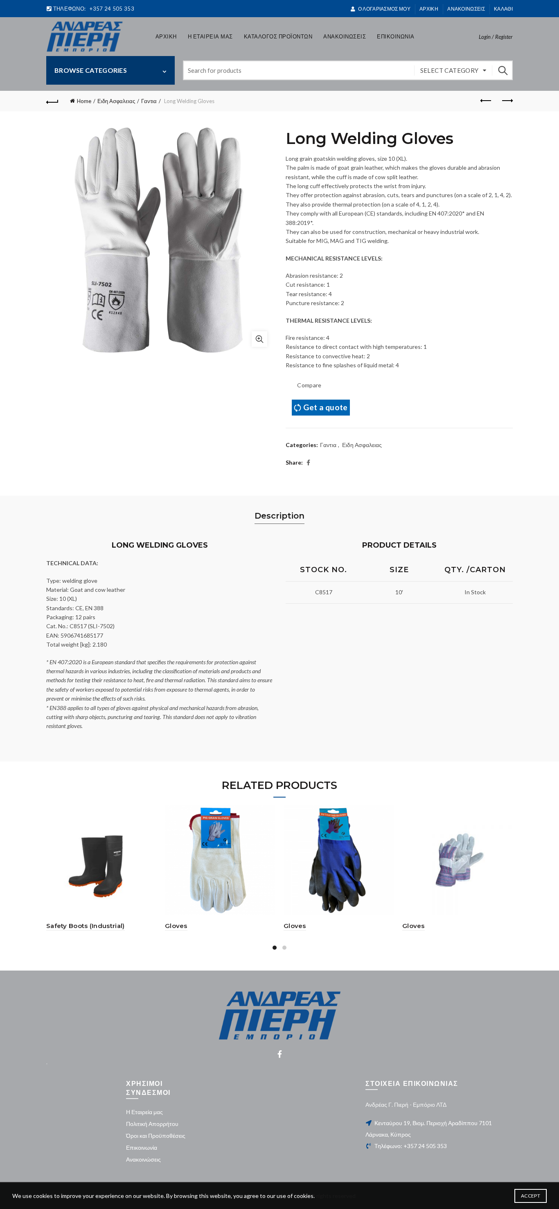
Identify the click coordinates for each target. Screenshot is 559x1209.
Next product (506, 101)
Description (279, 516)
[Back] (52, 101)
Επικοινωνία (141, 1147)
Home (84, 101)
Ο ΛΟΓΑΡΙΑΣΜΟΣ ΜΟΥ (384, 9)
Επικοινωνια (396, 36)
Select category (449, 70)
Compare (309, 385)
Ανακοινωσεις (466, 9)
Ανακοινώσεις (143, 1159)
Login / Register (496, 37)
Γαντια (149, 101)
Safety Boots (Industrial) (85, 926)
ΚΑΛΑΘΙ (503, 9)
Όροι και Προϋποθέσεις (155, 1135)
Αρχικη (166, 36)
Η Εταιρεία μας (144, 1111)
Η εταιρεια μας (210, 36)
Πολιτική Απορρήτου (152, 1123)
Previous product (486, 101)
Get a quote (325, 407)
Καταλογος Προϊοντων (278, 36)
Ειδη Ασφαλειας (116, 101)
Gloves (176, 926)
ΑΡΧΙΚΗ (428, 9)
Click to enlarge (259, 339)
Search (502, 70)
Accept (530, 1196)
